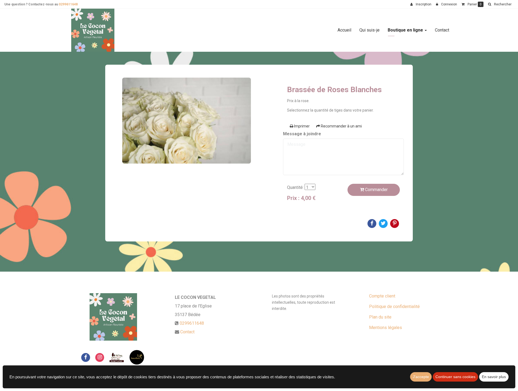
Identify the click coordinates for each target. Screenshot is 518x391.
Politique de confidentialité (394, 306)
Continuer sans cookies (455, 377)
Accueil (344, 30)
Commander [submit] (376, 189)
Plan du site (380, 317)
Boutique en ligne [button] (406, 30)
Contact (442, 30)
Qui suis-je (369, 30)
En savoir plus (494, 377)
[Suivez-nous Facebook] (85, 357)
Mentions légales (385, 327)
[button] (500, 4)
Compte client (382, 296)
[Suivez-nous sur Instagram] (100, 357)
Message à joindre (302, 133)
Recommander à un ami (341, 126)
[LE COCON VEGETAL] (92, 30)
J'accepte (421, 377)
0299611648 (68, 4)
